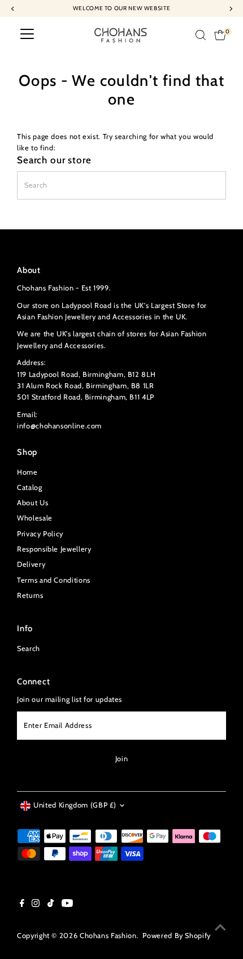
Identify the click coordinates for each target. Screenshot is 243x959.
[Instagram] (35, 904)
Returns (30, 595)
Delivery (31, 564)
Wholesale (35, 518)
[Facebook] (22, 904)
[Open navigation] (27, 35)
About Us (32, 502)
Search (28, 648)
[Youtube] (67, 904)
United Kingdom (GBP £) (74, 805)
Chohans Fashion (108, 935)
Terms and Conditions (53, 580)
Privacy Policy (40, 534)
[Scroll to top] (220, 928)
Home (27, 472)
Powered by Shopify (176, 935)
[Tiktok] (51, 904)
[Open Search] (201, 35)
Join (121, 758)
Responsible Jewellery (54, 549)
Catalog (29, 487)
